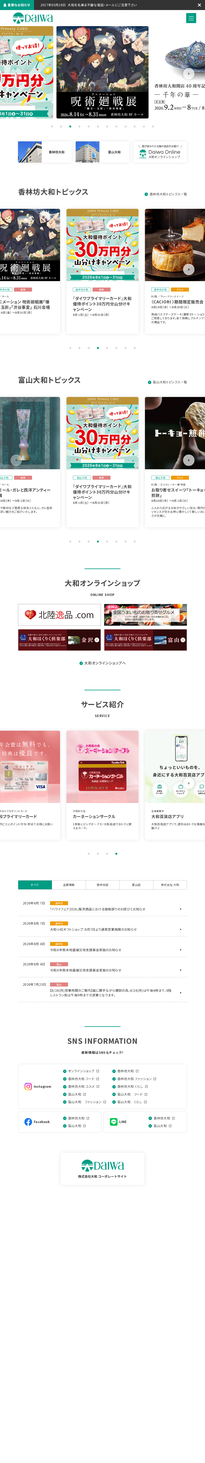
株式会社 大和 (33, 18)
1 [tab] (52, 126)
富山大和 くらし (129, 1102)
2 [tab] (61, 126)
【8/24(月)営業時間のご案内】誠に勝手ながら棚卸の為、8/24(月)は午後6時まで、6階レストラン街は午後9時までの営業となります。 (111, 992)
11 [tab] (144, 126)
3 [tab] (70, 126)
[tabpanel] (102, 72)
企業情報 (69, 885)
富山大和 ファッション (84, 1102)
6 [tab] (98, 126)
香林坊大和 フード (81, 1078)
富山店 (136, 885)
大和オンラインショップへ (105, 662)
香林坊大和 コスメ (81, 1086)
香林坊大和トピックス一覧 (168, 194)
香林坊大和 (125, 1071)
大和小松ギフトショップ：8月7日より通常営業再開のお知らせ (93, 929)
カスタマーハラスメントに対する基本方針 (97, 4)
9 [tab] (126, 126)
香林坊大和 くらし (130, 1086)
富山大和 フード (130, 1094)
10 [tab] (135, 126)
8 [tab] (116, 126)
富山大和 (74, 1094)
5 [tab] (89, 126)
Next (189, 74)
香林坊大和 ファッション (134, 1078)
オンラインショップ (81, 1071)
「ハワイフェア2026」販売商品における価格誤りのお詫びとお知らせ (98, 909)
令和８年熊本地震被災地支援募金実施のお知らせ (86, 950)
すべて (35, 885)
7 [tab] (107, 126)
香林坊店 (103, 885)
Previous (16, 74)
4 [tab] (79, 126)
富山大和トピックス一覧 (170, 382)
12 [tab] (153, 126)
